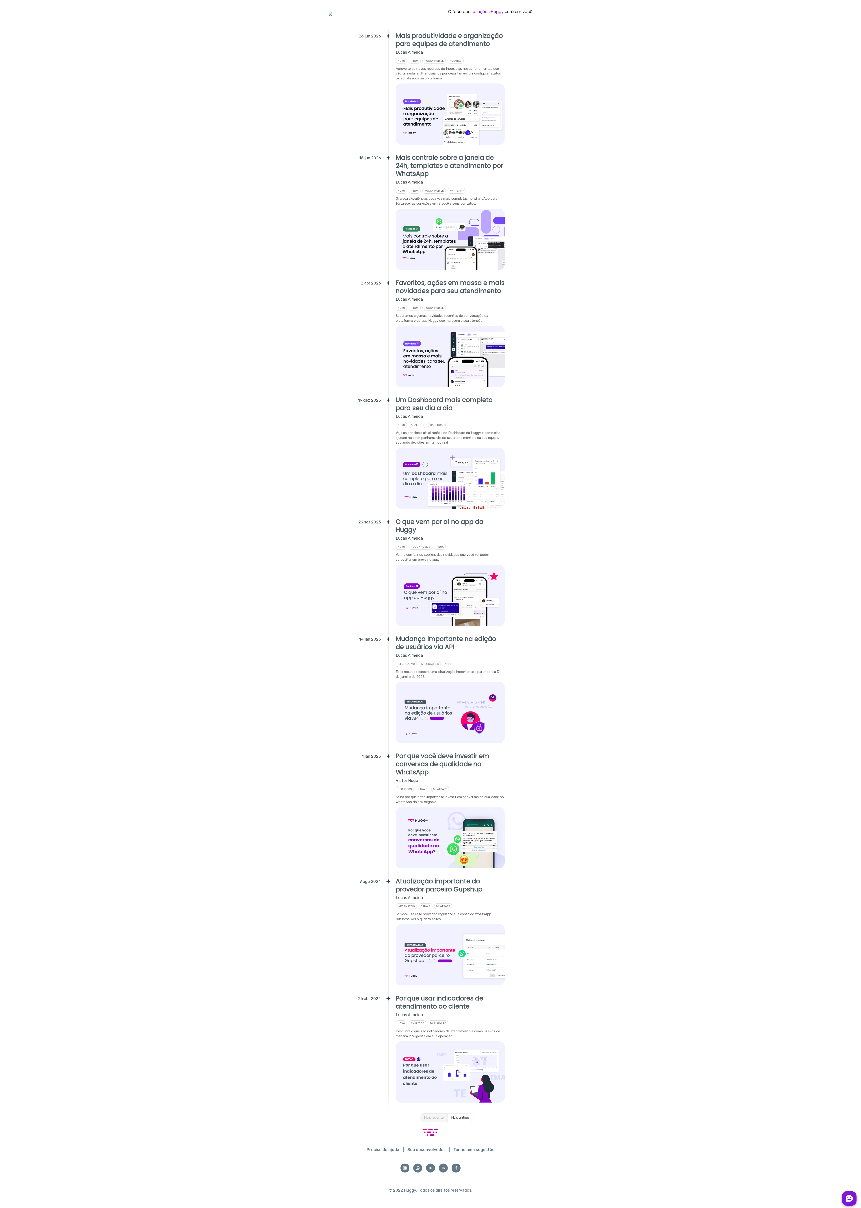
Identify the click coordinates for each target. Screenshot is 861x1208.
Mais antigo (460, 1118)
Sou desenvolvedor (426, 1149)
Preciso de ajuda (383, 1149)
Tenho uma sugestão (474, 1149)
